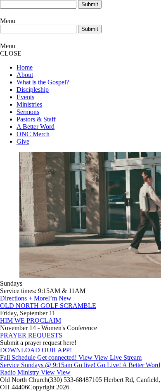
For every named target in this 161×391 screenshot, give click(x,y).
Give (23, 141)
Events (25, 96)
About (25, 74)
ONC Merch (33, 133)
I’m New (59, 298)
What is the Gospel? (43, 82)
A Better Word (35, 126)
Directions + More (24, 298)
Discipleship (33, 89)
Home (25, 67)
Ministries (29, 104)
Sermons (28, 111)
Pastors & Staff (36, 119)
